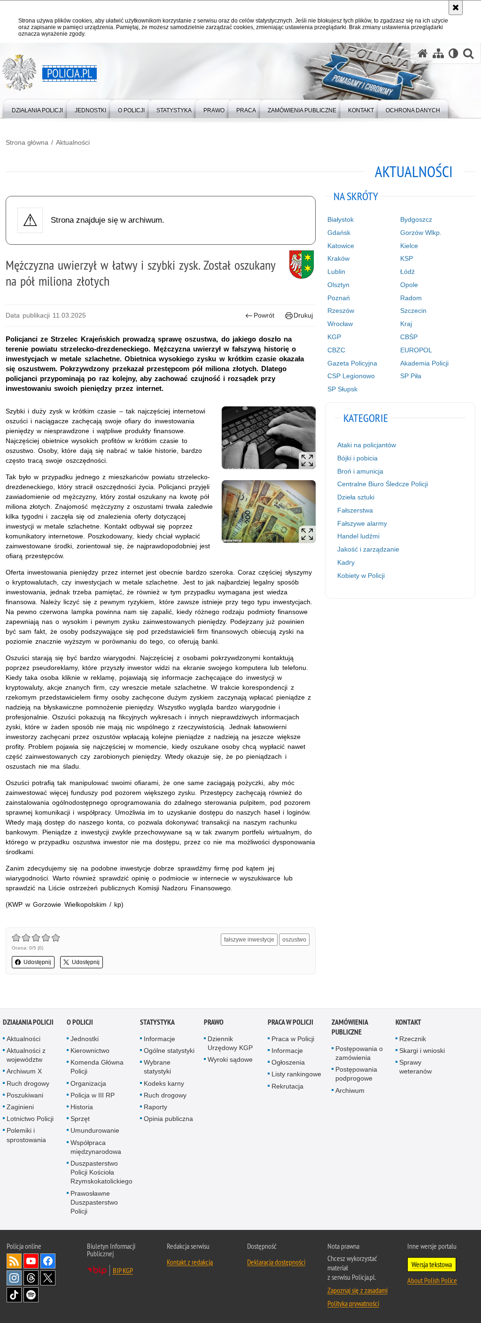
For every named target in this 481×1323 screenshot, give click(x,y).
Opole (409, 284)
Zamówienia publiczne (350, 1027)
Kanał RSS (14, 1261)
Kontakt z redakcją (190, 1262)
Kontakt (408, 1022)
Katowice (340, 245)
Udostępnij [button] (37, 962)
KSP (406, 258)
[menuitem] (37, 108)
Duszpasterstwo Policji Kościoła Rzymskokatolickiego (101, 1172)
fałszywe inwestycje (249, 939)
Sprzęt (80, 1118)
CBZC (336, 350)
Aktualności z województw (26, 1055)
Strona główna (27, 142)
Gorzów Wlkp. (421, 232)
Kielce (409, 245)
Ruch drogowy (28, 1083)
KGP (334, 337)
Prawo (214, 1022)
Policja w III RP (92, 1095)
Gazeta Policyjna (352, 363)
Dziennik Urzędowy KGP (230, 1043)
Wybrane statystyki (157, 1066)
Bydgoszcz (416, 219)
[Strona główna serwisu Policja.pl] (423, 53)
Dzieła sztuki (355, 497)
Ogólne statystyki (169, 1050)
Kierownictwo (89, 1050)
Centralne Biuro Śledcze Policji (382, 484)
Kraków (338, 258)
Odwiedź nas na (31, 1261)
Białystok (340, 219)
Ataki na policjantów (366, 445)
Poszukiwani (25, 1095)
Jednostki (84, 1039)
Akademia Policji (424, 363)
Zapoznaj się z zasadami (357, 1290)
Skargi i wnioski (422, 1050)
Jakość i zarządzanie (368, 549)
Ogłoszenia (288, 1062)
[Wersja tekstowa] (453, 53)
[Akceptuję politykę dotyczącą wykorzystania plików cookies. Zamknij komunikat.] (456, 7)
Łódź (407, 271)
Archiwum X (24, 1071)
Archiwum (350, 1090)
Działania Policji (28, 1022)
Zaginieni (20, 1107)
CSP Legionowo (351, 376)
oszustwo (294, 939)
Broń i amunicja (360, 471)
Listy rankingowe (296, 1074)
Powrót (264, 315)
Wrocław (340, 323)
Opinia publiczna (168, 1118)
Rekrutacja (287, 1086)
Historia (81, 1107)
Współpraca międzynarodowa (95, 1147)
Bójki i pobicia (357, 458)
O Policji (80, 1022)
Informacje (159, 1039)
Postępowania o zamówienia (359, 1053)
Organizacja (88, 1083)
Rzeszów (340, 310)
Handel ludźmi (358, 536)
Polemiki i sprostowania (26, 1135)
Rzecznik (412, 1039)
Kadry (346, 562)
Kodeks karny (164, 1083)
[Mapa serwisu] (438, 53)
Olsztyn (338, 284)
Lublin (336, 271)
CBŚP (409, 337)
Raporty (155, 1107)
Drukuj (303, 315)
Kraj (406, 323)
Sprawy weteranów (415, 1066)
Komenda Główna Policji (97, 1066)
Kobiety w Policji (361, 575)
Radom (411, 298)
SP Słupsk (342, 389)
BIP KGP (123, 1270)
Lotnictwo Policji (30, 1118)
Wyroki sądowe (230, 1059)
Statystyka (157, 1022)
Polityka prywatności (353, 1303)
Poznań (338, 298)
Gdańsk (338, 232)
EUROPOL (416, 350)
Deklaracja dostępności (276, 1262)
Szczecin (413, 310)
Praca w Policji (290, 1022)
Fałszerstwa (355, 510)
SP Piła (410, 376)
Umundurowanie (94, 1130)
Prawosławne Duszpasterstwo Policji (94, 1202)
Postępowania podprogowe (356, 1074)
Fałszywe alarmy (362, 523)
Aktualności (73, 142)
